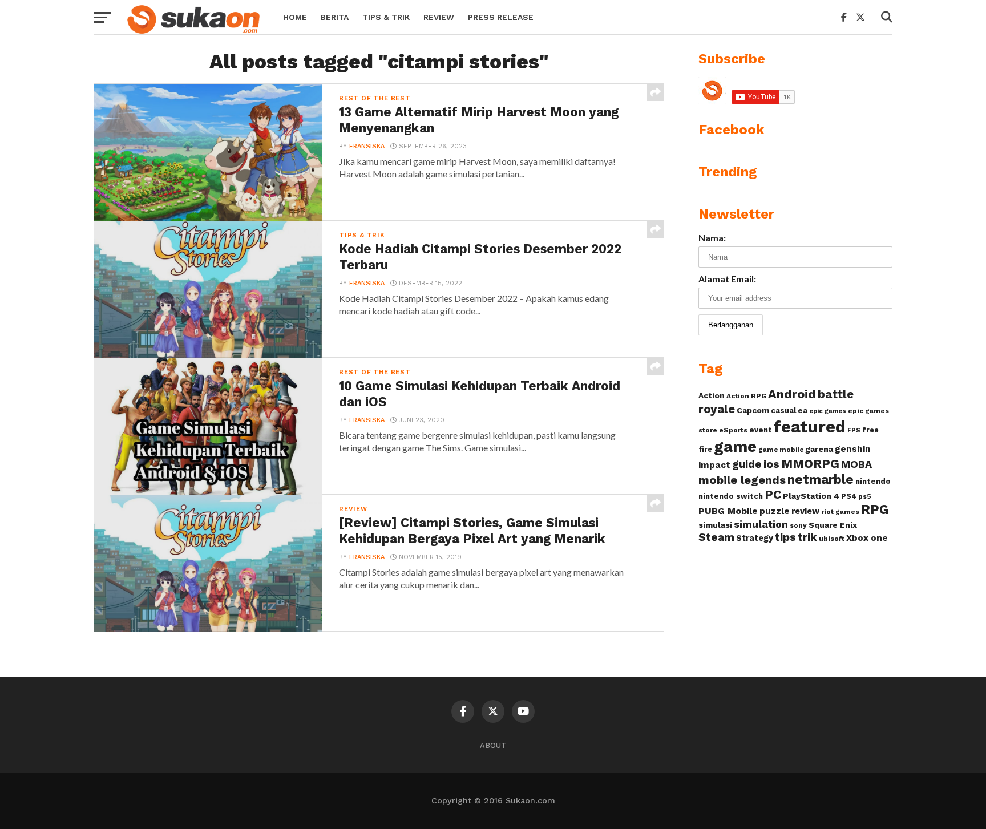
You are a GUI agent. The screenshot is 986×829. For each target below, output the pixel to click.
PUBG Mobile (728, 511)
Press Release (501, 17)
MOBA (856, 464)
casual (783, 410)
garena (819, 449)
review (805, 511)
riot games (840, 512)
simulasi (715, 524)
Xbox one (867, 537)
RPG (874, 509)
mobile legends (742, 480)
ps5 (864, 496)
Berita (335, 17)
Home (295, 17)
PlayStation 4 (811, 495)
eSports (733, 430)
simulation (761, 524)
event (760, 430)
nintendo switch (730, 496)
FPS (853, 430)
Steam (716, 537)
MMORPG (810, 463)
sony (798, 525)
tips (785, 537)
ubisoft (831, 538)
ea (802, 410)
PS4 (848, 496)
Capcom (753, 410)
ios (771, 464)
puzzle (774, 511)
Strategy (754, 538)
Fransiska (367, 146)
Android (792, 394)
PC (773, 494)
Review (438, 17)
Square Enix (833, 524)
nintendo (873, 481)
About (493, 745)
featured (810, 426)
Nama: (712, 237)
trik (807, 537)
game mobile (780, 450)
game (735, 446)
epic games (827, 411)
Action (711, 395)
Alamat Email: (727, 278)
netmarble (820, 479)
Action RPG (746, 396)
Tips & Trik (386, 17)
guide (747, 464)
